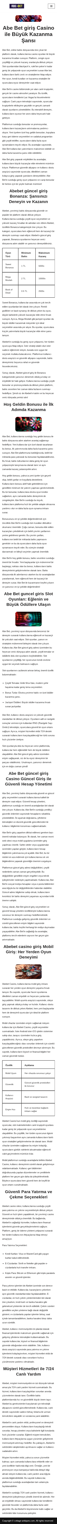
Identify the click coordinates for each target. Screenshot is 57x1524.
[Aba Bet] (16, 6)
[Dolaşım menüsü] (51, 6)
